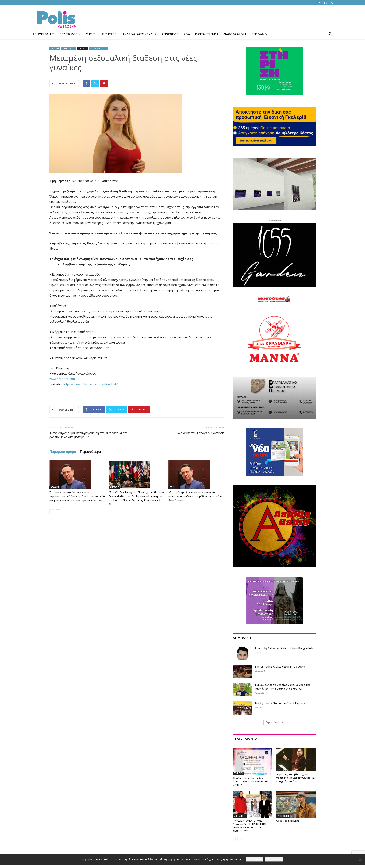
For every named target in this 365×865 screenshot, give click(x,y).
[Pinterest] (104, 83)
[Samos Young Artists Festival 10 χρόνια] (242, 671)
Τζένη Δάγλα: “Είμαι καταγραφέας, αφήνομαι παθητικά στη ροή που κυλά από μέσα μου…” (88, 435)
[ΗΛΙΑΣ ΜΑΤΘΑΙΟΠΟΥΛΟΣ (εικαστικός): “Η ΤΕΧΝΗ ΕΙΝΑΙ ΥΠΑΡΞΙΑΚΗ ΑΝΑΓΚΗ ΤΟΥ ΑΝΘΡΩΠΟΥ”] (252, 804)
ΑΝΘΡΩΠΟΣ (170, 34)
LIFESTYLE (107, 34)
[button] (330, 34)
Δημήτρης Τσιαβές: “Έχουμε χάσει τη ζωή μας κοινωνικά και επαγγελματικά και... (295, 778)
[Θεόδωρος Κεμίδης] (296, 804)
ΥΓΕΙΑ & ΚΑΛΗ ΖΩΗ (98, 48)
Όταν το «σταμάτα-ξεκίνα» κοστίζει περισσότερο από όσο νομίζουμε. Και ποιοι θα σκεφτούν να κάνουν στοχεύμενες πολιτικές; (77, 496)
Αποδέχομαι (254, 859)
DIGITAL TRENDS (206, 34)
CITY (89, 34)
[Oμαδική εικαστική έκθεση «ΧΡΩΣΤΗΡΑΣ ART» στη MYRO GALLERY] (252, 761)
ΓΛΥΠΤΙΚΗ (238, 773)
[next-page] (58, 511)
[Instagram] (325, 2)
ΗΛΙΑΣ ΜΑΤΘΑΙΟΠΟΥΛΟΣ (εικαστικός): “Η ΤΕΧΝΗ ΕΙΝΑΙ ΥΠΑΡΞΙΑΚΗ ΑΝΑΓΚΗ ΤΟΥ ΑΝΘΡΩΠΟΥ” (249, 826)
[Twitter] (332, 2)
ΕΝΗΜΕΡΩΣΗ (42, 34)
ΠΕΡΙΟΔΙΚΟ (259, 34)
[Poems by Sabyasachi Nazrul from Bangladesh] (242, 653)
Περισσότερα (90, 451)
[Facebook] (319, 2)
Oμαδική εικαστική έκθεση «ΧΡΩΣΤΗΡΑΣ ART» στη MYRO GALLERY (250, 781)
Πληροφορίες (274, 859)
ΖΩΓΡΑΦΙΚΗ (239, 816)
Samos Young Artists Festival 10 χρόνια (280, 666)
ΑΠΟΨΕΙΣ (82, 48)
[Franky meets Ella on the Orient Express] (242, 708)
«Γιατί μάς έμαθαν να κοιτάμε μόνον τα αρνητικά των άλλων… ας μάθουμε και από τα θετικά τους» (195, 496)
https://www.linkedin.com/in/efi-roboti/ (90, 384)
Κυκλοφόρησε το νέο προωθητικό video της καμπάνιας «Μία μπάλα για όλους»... (282, 686)
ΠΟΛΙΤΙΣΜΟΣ (68, 34)
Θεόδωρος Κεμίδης (287, 820)
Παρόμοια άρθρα (62, 451)
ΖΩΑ (187, 34)
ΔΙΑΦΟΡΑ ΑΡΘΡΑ (234, 34)
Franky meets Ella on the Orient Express (280, 703)
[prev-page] (51, 511)
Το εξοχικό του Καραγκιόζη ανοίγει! (200, 433)
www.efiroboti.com (62, 379)
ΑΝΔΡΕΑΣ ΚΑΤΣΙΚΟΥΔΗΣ (139, 34)
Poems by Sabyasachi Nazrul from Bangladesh (284, 648)
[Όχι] (360, 859)
